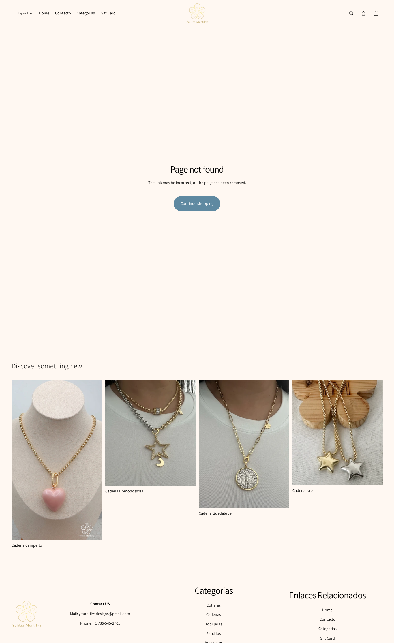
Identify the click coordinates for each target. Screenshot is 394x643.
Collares (214, 605)
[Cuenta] (363, 13)
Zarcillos (213, 633)
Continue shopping (197, 203)
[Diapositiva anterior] (114, 433)
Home (327, 609)
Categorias (327, 628)
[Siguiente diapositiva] (186, 433)
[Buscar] (351, 13)
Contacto (327, 619)
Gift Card (327, 638)
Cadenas (213, 614)
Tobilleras (213, 624)
